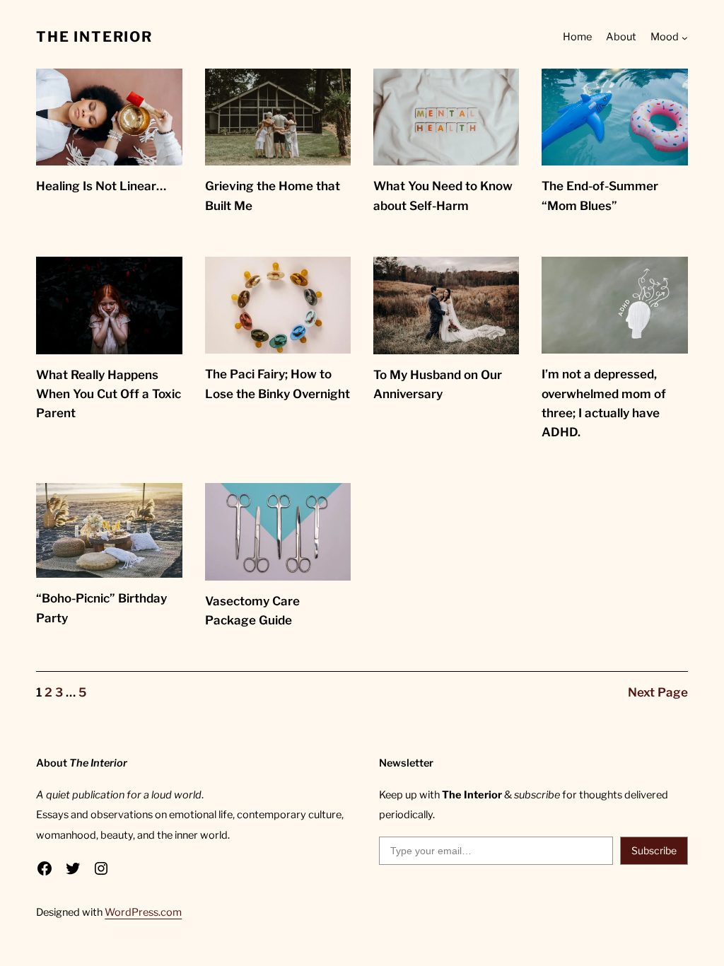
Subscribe (654, 850)
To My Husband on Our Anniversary (437, 384)
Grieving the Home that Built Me (272, 195)
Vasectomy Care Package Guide (252, 610)
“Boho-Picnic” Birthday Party (101, 607)
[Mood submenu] (685, 38)
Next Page (658, 692)
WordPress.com (143, 912)
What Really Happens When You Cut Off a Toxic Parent (108, 394)
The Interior (94, 36)
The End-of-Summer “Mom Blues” (600, 195)
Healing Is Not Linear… (101, 186)
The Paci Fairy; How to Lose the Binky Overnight (277, 383)
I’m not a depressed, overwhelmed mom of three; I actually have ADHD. (604, 403)
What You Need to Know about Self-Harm (443, 195)
